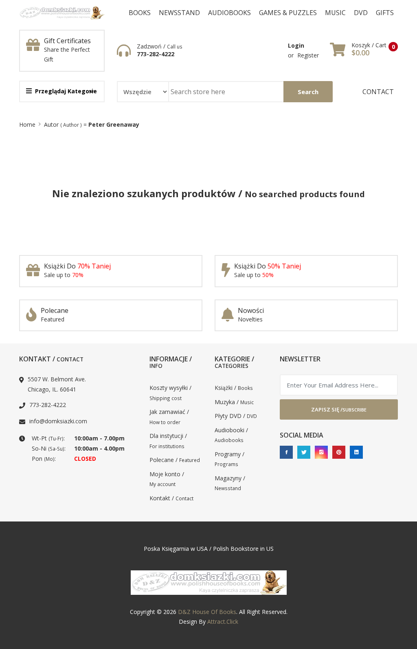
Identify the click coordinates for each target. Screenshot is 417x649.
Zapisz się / (339, 409)
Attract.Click (222, 621)
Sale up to (63, 275)
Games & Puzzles (288, 12)
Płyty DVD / (236, 416)
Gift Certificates (67, 41)
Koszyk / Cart (368, 45)
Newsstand (179, 12)
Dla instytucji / (168, 440)
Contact (378, 91)
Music (335, 12)
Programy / (229, 459)
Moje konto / (166, 479)
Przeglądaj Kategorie (66, 91)
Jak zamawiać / (169, 416)
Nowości (251, 310)
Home (27, 124)
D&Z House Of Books (207, 612)
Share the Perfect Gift (67, 55)
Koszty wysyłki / (170, 392)
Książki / (234, 388)
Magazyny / (230, 483)
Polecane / (174, 460)
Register (308, 55)
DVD (361, 12)
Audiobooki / (231, 435)
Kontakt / (171, 498)
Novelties (250, 319)
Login (296, 45)
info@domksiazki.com (58, 421)
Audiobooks (229, 12)
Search (308, 92)
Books (140, 12)
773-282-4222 (155, 54)
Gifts (385, 12)
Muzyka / (234, 402)
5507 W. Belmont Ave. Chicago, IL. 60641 (57, 384)
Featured (52, 319)
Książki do (77, 266)
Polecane (54, 310)
